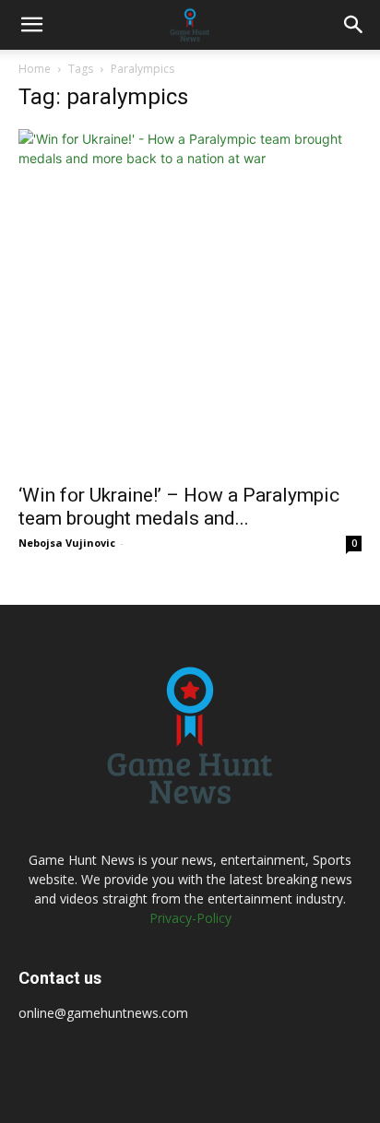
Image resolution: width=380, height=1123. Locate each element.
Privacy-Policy (190, 918)
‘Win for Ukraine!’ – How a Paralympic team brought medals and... (178, 506)
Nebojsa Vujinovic (66, 543)
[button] (31, 25)
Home (34, 69)
